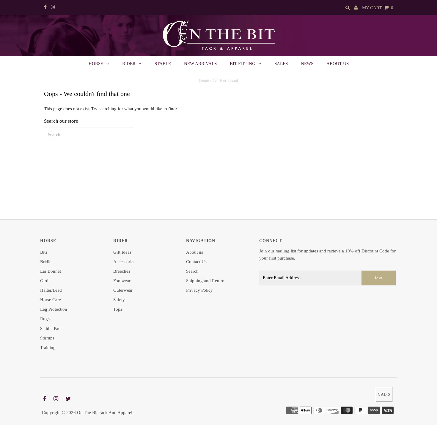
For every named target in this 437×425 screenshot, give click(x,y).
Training (48, 347)
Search (192, 271)
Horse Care (50, 299)
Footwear (122, 280)
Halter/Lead (51, 290)
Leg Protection (53, 309)
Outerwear (123, 290)
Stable (163, 63)
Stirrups (47, 338)
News (307, 63)
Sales (281, 63)
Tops (117, 309)
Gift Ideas (122, 252)
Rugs (45, 318)
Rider (129, 63)
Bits (43, 252)
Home (204, 80)
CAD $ (384, 394)
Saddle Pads (51, 328)
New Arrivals (200, 63)
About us (337, 63)
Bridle (45, 261)
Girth (45, 280)
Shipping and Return (205, 280)
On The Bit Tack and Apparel (104, 412)
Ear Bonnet (50, 271)
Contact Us (196, 261)
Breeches (121, 271)
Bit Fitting (242, 63)
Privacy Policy (199, 290)
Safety (119, 299)
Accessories (124, 261)
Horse (96, 63)
